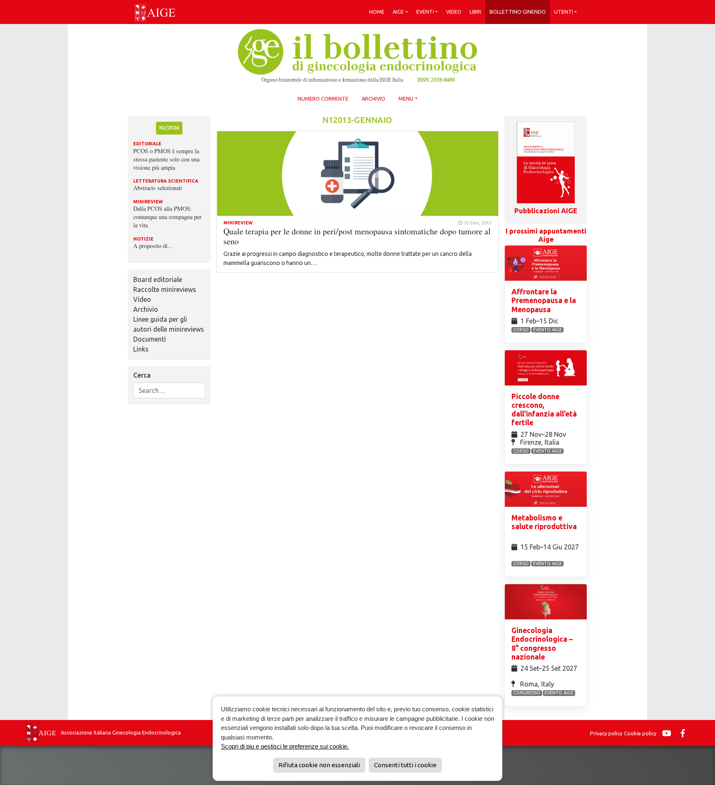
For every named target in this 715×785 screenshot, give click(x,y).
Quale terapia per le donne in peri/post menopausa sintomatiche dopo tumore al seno (357, 236)
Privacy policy (606, 733)
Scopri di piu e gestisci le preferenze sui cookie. (285, 746)
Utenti (563, 11)
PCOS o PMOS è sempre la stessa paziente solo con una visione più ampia (166, 159)
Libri (475, 11)
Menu (405, 98)
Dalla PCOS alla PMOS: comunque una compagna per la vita (167, 217)
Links (141, 349)
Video (453, 11)
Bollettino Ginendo (517, 11)
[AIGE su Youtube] (668, 733)
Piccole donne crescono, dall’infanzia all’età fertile (544, 409)
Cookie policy (640, 733)
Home (376, 11)
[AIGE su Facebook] (685, 733)
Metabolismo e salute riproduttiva (544, 522)
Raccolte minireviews (164, 289)
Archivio (373, 98)
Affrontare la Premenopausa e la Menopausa (543, 300)
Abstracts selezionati (157, 188)
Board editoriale (157, 279)
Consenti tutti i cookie (405, 764)
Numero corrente (323, 98)
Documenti (149, 339)
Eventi (425, 11)
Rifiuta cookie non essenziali (319, 764)
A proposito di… (153, 246)
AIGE (398, 11)
